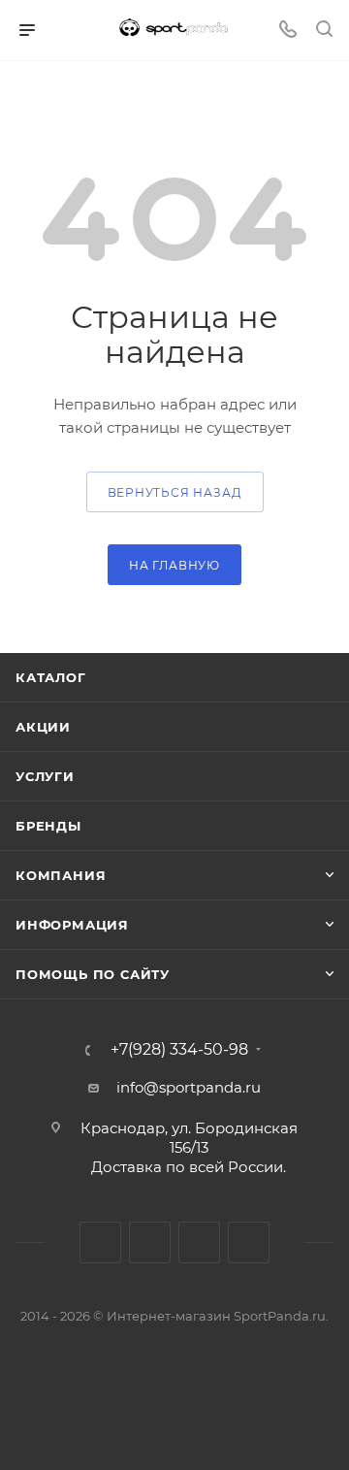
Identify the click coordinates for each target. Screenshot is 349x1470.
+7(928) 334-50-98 (179, 1050)
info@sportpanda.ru (188, 1087)
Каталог (51, 677)
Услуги (45, 776)
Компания (61, 875)
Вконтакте (100, 1242)
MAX (199, 1242)
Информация (72, 924)
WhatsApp (249, 1242)
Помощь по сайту (93, 974)
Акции (43, 727)
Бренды (48, 825)
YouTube (150, 1242)
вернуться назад (175, 492)
